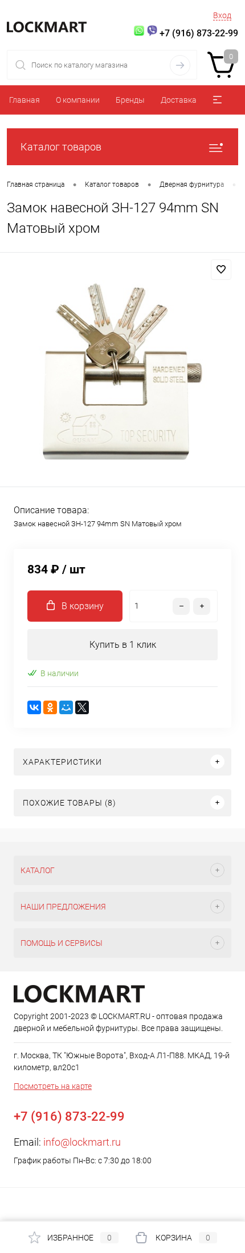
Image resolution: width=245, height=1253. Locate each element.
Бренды (130, 99)
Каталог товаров (61, 147)
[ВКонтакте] (34, 707)
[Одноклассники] (50, 707)
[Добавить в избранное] (221, 269)
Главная (24, 99)
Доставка (179, 99)
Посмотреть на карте (53, 1086)
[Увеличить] (122, 371)
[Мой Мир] (66, 707)
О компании (78, 99)
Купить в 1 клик (122, 644)
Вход (222, 15)
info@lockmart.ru (82, 1142)
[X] (82, 707)
